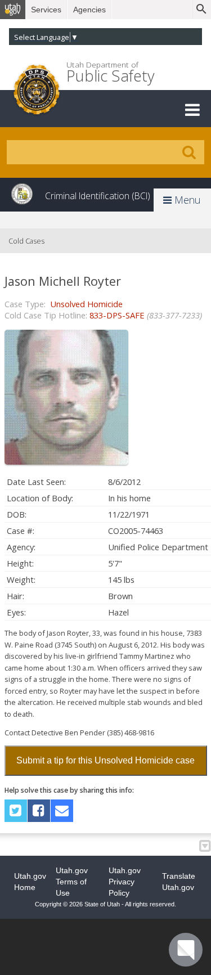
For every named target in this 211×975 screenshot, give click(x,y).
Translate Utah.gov (178, 881)
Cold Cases (26, 241)
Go (189, 152)
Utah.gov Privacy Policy (125, 881)
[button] (192, 109)
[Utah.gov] (12, 9)
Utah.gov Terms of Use (72, 881)
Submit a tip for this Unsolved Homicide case (105, 760)
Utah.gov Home (30, 881)
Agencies (89, 9)
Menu (186, 199)
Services (46, 9)
